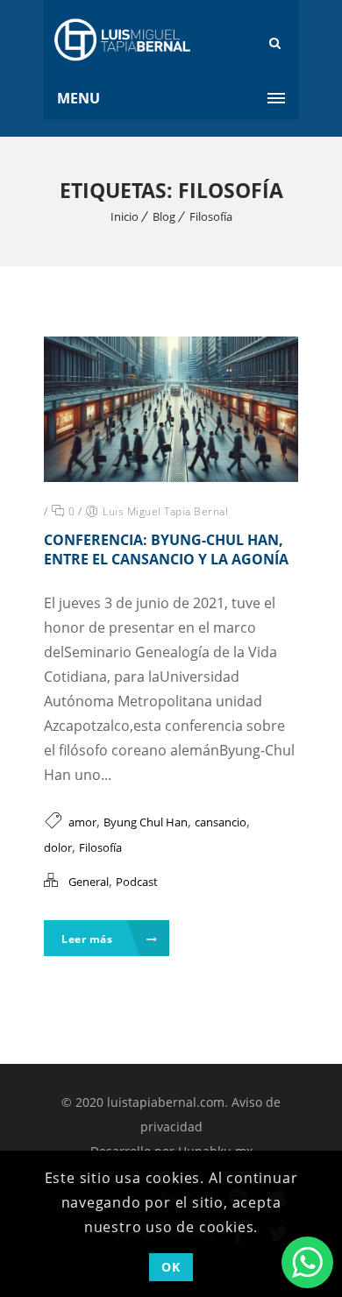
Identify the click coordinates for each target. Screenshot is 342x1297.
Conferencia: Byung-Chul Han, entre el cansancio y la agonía (166, 549)
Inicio (124, 216)
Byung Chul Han (145, 822)
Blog (164, 216)
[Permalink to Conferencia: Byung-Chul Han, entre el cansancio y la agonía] (171, 476)
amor (82, 822)
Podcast (137, 881)
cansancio (220, 822)
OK (170, 1266)
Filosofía (210, 216)
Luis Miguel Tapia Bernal (165, 511)
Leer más (88, 939)
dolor (58, 847)
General (88, 881)
